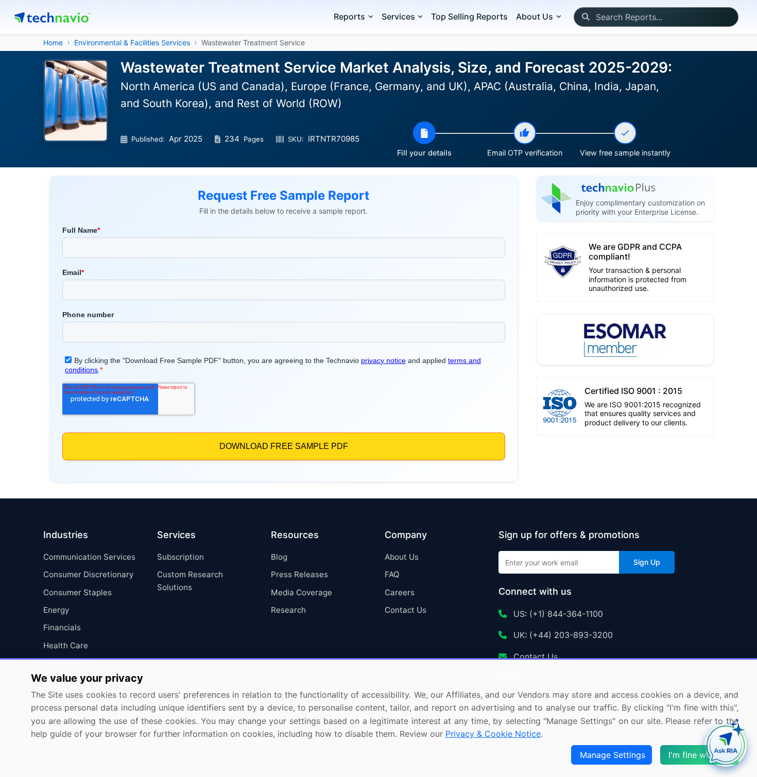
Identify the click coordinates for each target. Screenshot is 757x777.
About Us (402, 557)
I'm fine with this (700, 755)
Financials (62, 627)
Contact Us (405, 610)
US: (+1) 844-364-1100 (557, 614)
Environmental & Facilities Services (132, 42)
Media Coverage (301, 592)
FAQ (392, 574)
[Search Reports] (585, 17)
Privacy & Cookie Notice (493, 734)
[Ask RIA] (725, 745)
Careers (400, 592)
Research (288, 610)
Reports (349, 16)
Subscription (180, 557)
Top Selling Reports (469, 16)
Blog (279, 557)
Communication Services (89, 557)
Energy (56, 610)
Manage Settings (612, 755)
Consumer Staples (77, 592)
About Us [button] (534, 16)
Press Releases (299, 574)
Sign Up (646, 562)
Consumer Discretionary (88, 574)
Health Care (65, 645)
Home (53, 42)
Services (398, 16)
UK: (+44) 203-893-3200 (562, 635)
